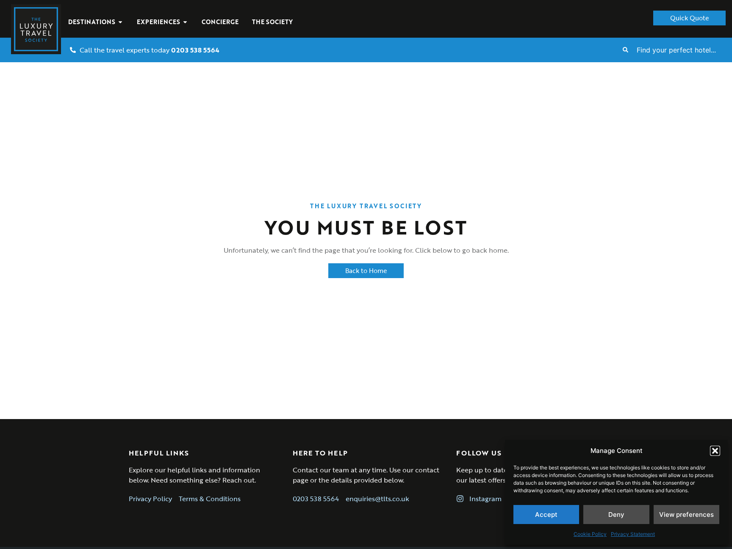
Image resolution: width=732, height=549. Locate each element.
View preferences (686, 514)
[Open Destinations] (120, 21)
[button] (715, 451)
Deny (616, 514)
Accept (546, 514)
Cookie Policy (590, 534)
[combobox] (681, 50)
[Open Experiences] (185, 21)
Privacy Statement (633, 534)
